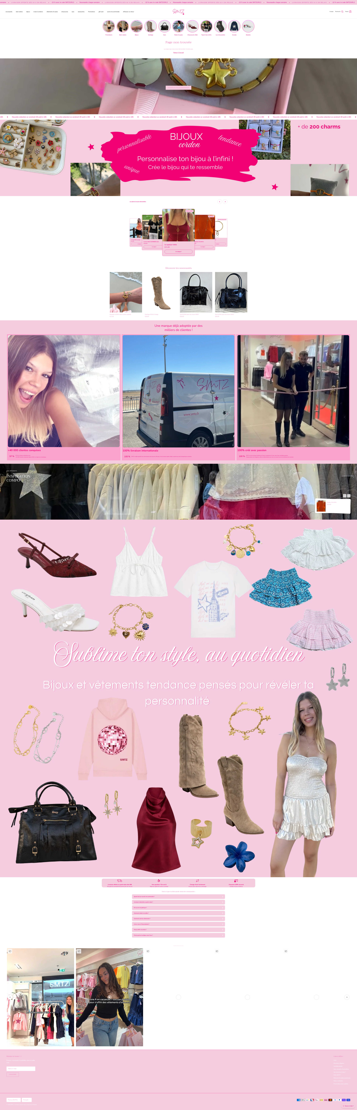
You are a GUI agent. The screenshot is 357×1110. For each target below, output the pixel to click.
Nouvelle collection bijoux (178, 87)
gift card (101, 12)
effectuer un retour (128, 12)
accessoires (81, 12)
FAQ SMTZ (337, 1075)
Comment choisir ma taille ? (141, 913)
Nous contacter (338, 1081)
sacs (73, 12)
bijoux (28, 12)
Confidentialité (338, 1066)
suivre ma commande (113, 12)
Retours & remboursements (342, 1078)
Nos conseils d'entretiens (341, 1069)
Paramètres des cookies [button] (341, 1084)
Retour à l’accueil (178, 53)
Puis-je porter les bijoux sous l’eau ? (143, 935)
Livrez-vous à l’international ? (141, 924)
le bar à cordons (38, 12)
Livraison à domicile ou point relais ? (143, 902)
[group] (109, 28)
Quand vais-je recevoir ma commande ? (144, 896)
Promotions (91, 12)
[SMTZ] (178, 12)
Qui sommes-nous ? (340, 1072)
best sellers (19, 12)
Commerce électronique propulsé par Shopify (25, 1104)
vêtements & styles (52, 12)
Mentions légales (339, 1063)
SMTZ (12, 1104)
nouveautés (9, 12)
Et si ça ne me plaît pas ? (140, 907)
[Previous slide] (219, 201)
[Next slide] (225, 201)
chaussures (64, 12)
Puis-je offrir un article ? (140, 929)
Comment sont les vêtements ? (142, 918)
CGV (335, 1060)
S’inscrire (12, 1074)
